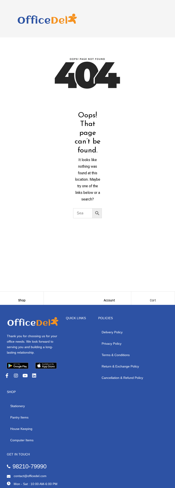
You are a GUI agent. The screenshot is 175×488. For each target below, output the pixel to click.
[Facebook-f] (6, 375)
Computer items (21, 440)
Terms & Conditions (116, 355)
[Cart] (153, 296)
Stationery (17, 406)
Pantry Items (19, 417)
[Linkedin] (34, 375)
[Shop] (22, 296)
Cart (153, 300)
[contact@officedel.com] (8, 476)
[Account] (109, 296)
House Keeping (21, 429)
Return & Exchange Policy (120, 366)
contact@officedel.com (30, 476)
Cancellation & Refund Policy (122, 378)
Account (109, 300)
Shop (22, 300)
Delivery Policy (112, 332)
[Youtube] (25, 375)
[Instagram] (16, 375)
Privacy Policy (111, 343)
